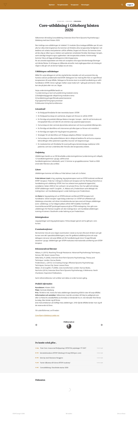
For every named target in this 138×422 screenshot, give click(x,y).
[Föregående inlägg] (36, 325)
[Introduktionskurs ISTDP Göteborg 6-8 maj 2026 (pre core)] (69, 353)
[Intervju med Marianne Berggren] (69, 357)
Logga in (130, 5)
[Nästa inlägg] (101, 325)
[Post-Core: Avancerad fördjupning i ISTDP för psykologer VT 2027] (69, 348)
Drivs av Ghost (121, 413)
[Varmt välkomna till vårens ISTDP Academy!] (69, 362)
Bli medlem (69, 413)
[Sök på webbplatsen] (122, 4)
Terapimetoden (62, 5)
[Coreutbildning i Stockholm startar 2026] (69, 367)
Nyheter (52, 5)
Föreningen (85, 5)
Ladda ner (55, 315)
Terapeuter (75, 5)
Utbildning (77, 21)
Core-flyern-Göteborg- (43, 315)
